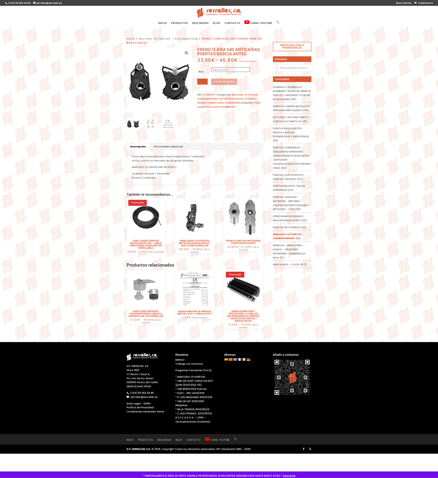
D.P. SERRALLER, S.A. (139, 449)
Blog (216, 23)
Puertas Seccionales (286, 227)
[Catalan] (231, 359)
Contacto (232, 23)
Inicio (162, 23)
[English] (235, 359)
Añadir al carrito (224, 81)
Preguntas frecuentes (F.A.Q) (193, 370)
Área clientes (403, 3)
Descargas (200, 23)
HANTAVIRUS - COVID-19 (288, 264)
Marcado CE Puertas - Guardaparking (168, 38)
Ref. (201, 71)
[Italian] (244, 359)
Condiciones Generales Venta (145, 411)
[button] (278, 24)
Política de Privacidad (140, 407)
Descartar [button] (289, 475)
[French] (239, 359)
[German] (248, 359)
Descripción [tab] (138, 146)
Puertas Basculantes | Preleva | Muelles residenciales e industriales (291, 132)
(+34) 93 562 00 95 (19, 3)
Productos (179, 23)
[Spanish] (226, 359)
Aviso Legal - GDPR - (139, 403)
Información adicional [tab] (168, 146)
